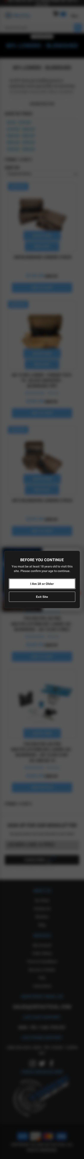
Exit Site (42, 596)
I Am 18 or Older (42, 583)
